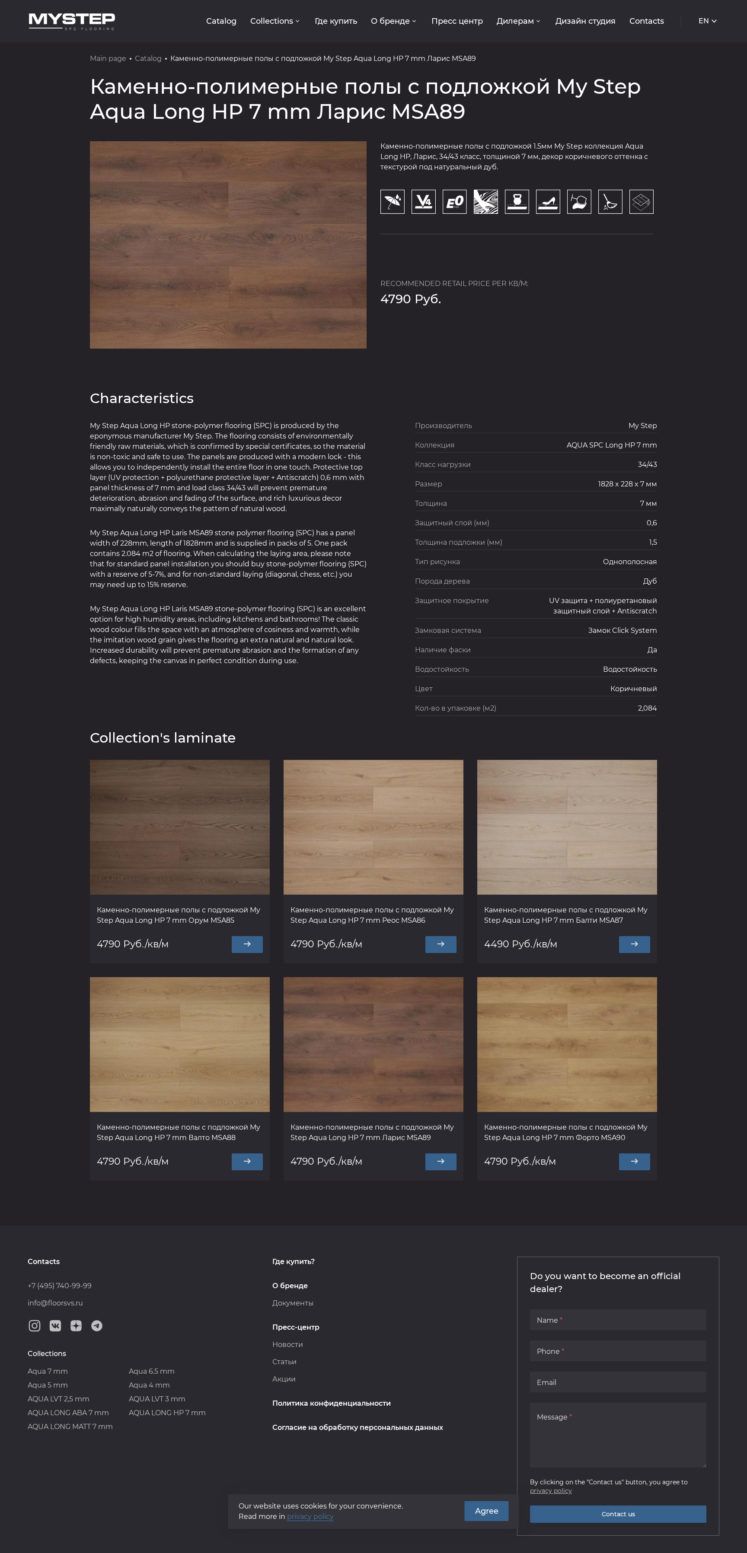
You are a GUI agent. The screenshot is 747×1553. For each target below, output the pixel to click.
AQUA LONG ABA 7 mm (68, 1413)
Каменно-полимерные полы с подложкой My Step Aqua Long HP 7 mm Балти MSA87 (566, 915)
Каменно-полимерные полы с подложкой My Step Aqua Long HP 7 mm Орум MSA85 (178, 915)
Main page (108, 58)
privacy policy (551, 1491)
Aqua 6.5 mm (152, 1371)
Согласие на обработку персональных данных (357, 1427)
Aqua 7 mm (48, 1371)
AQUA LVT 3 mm (157, 1399)
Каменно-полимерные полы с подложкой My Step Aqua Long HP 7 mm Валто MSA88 (178, 1132)
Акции (284, 1379)
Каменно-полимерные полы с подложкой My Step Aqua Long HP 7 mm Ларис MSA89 (372, 1132)
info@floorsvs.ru (55, 1303)
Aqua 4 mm (149, 1385)
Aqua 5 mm (48, 1385)
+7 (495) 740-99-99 (60, 1286)
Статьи (284, 1362)
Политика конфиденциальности (331, 1403)
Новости (287, 1344)
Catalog (221, 21)
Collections (271, 21)
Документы (293, 1303)
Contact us (618, 1514)
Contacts (646, 21)
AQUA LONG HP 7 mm (167, 1413)
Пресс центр (457, 21)
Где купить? (293, 1262)
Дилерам (515, 21)
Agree (486, 1511)
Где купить (336, 21)
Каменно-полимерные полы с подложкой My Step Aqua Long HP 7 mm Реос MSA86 (372, 915)
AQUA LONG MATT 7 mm (70, 1427)
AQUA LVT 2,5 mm (58, 1399)
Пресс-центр (295, 1327)
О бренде (390, 21)
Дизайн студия (585, 21)
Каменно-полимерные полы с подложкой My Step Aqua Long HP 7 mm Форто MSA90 (566, 1132)
